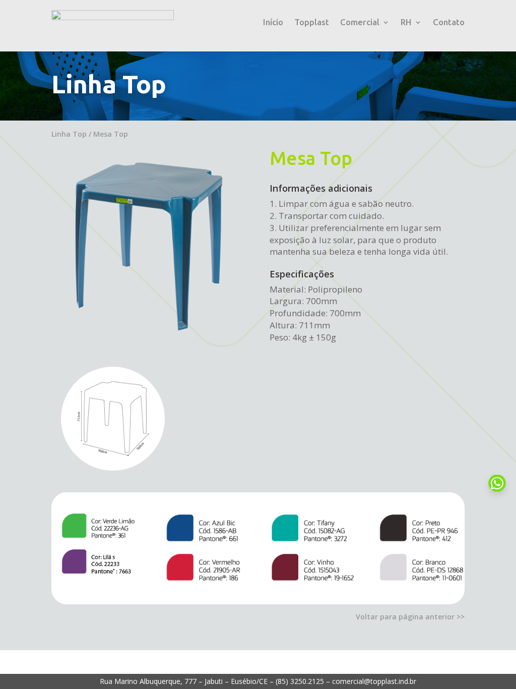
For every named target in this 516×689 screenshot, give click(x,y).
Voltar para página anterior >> (410, 616)
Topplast (311, 23)
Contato (449, 23)
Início (273, 23)
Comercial (359, 23)
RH (406, 23)
